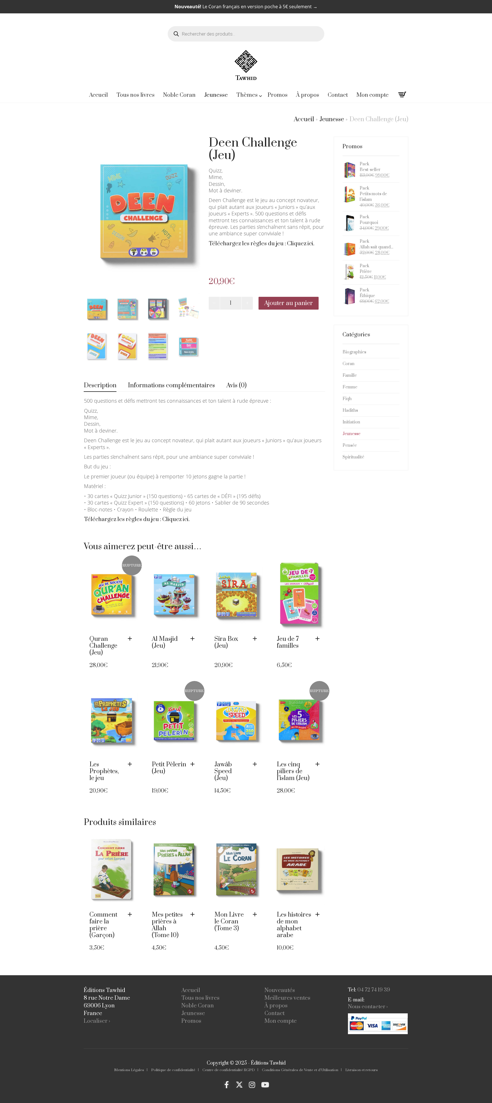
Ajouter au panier (288, 303)
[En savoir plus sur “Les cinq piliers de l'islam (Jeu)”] (318, 764)
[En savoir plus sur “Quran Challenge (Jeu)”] (131, 639)
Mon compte (281, 1021)
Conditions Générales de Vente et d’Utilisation (300, 1070)
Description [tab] (100, 385)
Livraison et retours (361, 1070)
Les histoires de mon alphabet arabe (294, 925)
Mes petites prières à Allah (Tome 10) (167, 925)
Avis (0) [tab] (236, 385)
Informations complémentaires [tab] (171, 385)
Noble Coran (197, 1005)
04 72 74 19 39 (373, 990)
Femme (350, 387)
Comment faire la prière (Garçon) (103, 925)
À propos (276, 1005)
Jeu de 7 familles (288, 642)
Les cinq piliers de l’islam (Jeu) (293, 771)
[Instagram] (252, 1084)
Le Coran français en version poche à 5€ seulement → (246, 6)
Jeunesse (331, 119)
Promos (191, 1021)
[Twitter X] (239, 1084)
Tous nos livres (200, 998)
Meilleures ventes (287, 998)
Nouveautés (280, 990)
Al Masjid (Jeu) (165, 642)
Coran (348, 364)
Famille (350, 375)
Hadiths (350, 410)
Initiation (351, 422)
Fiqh (347, 399)
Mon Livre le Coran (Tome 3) (229, 921)
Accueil (304, 119)
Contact (275, 1013)
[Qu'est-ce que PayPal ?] (378, 1023)
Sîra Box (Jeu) (226, 642)
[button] (193, 639)
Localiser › (97, 1021)
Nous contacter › (368, 1006)
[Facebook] (226, 1084)
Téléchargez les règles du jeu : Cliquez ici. (261, 243)
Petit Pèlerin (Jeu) (169, 768)
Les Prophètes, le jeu (104, 771)
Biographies (354, 352)
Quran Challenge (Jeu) (103, 646)
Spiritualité (353, 457)
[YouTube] (265, 1084)
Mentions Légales (129, 1070)
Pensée (350, 445)
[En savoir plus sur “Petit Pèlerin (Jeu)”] (193, 764)
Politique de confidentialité (173, 1070)
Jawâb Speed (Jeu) (223, 771)
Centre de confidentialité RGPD (228, 1070)
